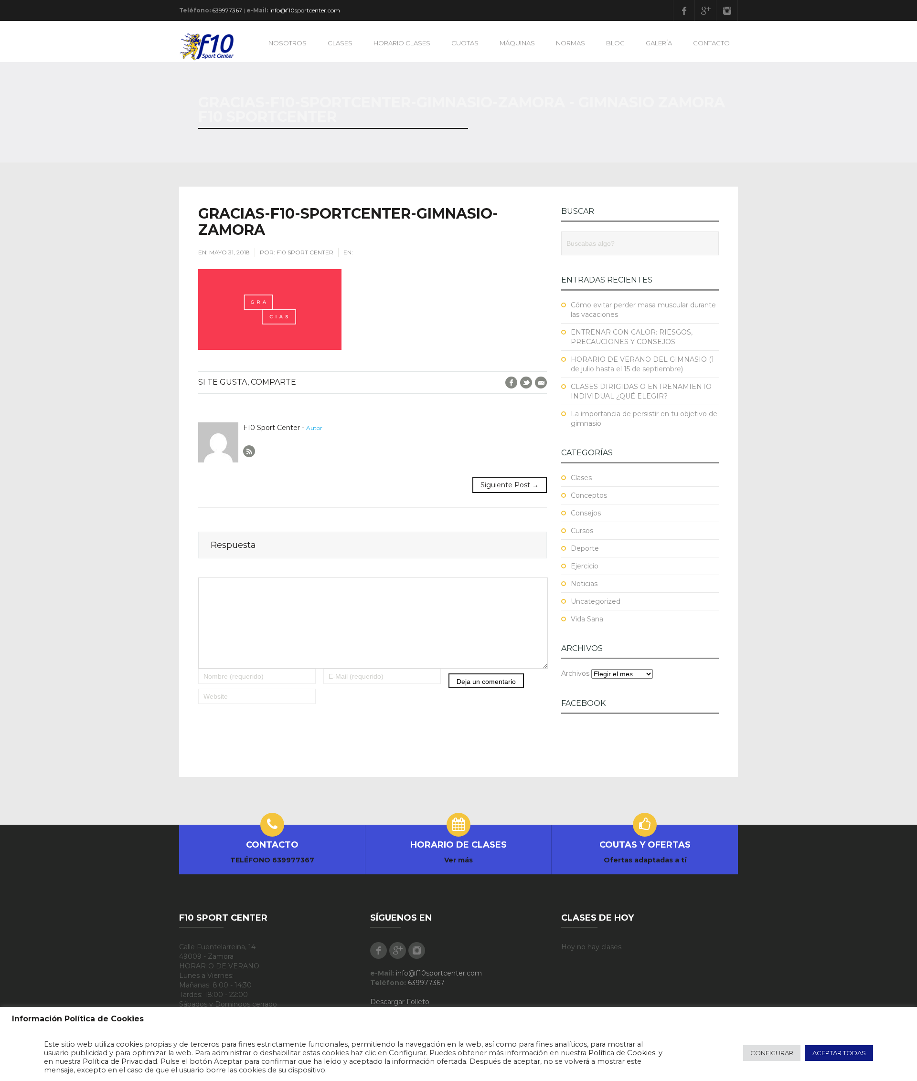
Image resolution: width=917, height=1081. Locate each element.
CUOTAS (465, 43)
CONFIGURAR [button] (771, 1053)
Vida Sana (587, 619)
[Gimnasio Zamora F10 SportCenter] (211, 46)
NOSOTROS (287, 43)
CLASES (340, 43)
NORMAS (570, 43)
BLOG (615, 43)
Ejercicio (584, 566)
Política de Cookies (621, 1053)
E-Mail (541, 382)
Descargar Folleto (399, 1001)
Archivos (575, 673)
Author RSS (249, 451)
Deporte (585, 548)
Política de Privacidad (120, 1061)
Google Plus (705, 10)
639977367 (227, 10)
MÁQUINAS (517, 43)
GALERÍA (659, 43)
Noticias (584, 583)
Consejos (586, 513)
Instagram (726, 10)
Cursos (582, 530)
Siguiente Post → (509, 485)
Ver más (458, 860)
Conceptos (589, 495)
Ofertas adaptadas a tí (645, 860)
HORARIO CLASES (401, 43)
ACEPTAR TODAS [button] (839, 1053)
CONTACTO (711, 43)
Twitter (526, 382)
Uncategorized (595, 601)
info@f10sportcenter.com (304, 10)
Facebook (683, 10)
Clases (581, 477)
